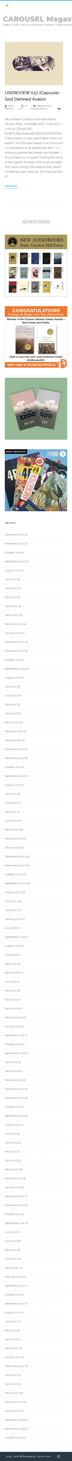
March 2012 (12, 1267)
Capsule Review (39, 108)
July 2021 (10, 793)
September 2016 (15, 936)
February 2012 (13, 1276)
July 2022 (10, 686)
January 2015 (13, 1026)
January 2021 (13, 847)
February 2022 (13, 731)
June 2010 (11, 1375)
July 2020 (11, 901)
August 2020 (12, 892)
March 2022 (12, 722)
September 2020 (15, 883)
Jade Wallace (9, 107)
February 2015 (13, 1017)
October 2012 (13, 1214)
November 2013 (14, 1097)
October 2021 (13, 767)
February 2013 (13, 1178)
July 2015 (10, 981)
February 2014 (13, 1080)
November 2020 (15, 865)
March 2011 (12, 1348)
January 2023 (13, 632)
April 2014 (11, 1062)
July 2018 (11, 928)
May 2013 (10, 1151)
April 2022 (11, 713)
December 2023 (14, 534)
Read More (11, 186)
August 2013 (12, 1124)
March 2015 (12, 1008)
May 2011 (10, 1330)
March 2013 (12, 1169)
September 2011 (14, 1303)
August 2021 (12, 784)
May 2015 (10, 990)
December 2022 (14, 641)
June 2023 (11, 588)
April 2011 (11, 1339)
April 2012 (11, 1258)
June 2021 (11, 802)
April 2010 (11, 1384)
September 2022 (15, 668)
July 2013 (10, 1133)
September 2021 (15, 776)
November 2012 (14, 1205)
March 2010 (12, 1392)
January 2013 (13, 1187)
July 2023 (10, 579)
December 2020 (15, 856)
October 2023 (13, 552)
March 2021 (12, 829)
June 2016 (11, 954)
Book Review (44, 105)
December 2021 (14, 749)
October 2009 (13, 1437)
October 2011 (13, 1294)
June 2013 (11, 1142)
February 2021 (13, 838)
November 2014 (14, 1035)
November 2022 (14, 650)
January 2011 (13, 1357)
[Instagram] (7, 6)
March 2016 (12, 972)
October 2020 (13, 874)
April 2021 (11, 820)
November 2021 (14, 758)
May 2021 (10, 811)
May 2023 (10, 597)
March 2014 (12, 1071)
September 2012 (15, 1223)
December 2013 (14, 1088)
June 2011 (11, 1321)
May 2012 (10, 1249)
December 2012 (14, 1196)
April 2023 (11, 606)
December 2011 (14, 1285)
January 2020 (13, 919)
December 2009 (15, 1419)
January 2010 (13, 1410)
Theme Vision (43, 1456)
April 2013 (11, 1160)
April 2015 (11, 999)
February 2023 (13, 624)
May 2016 (11, 963)
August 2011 (12, 1312)
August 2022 (12, 677)
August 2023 (12, 570)
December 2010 (14, 1366)
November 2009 (15, 1428)
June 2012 (11, 1240)
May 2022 (10, 704)
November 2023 (14, 543)
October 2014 (13, 1044)
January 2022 (13, 740)
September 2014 (15, 1053)
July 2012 (10, 1232)
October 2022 (13, 659)
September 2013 (15, 1115)
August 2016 (12, 945)
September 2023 (15, 561)
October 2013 (13, 1106)
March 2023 (12, 615)
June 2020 (11, 910)
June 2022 (11, 695)
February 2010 (14, 1401)
